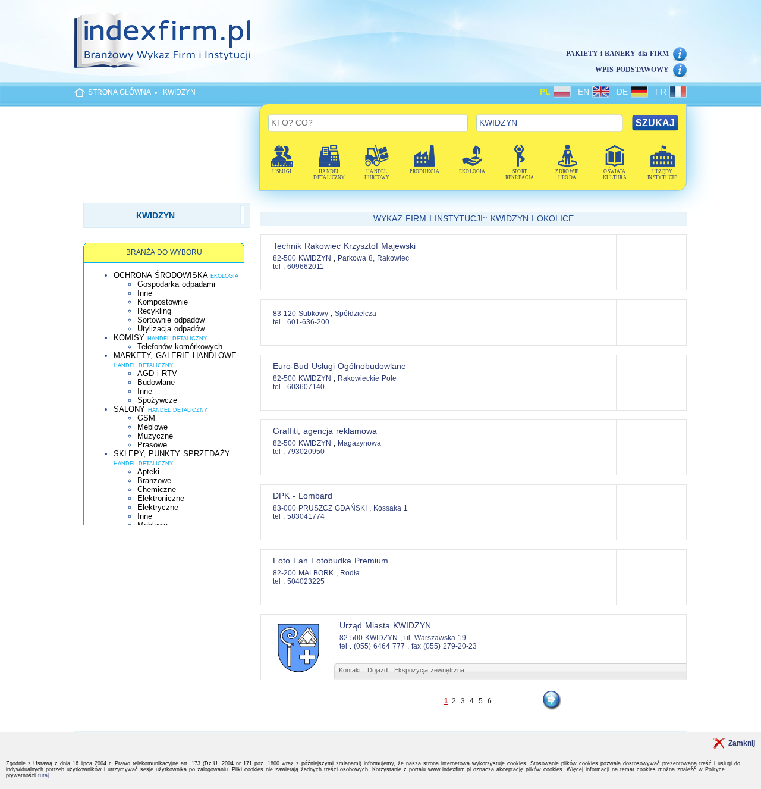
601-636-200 (308, 322)
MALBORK (317, 573)
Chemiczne (156, 489)
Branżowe (154, 480)
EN (585, 91)
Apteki (148, 471)
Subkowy (314, 313)
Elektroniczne (160, 498)
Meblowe (152, 426)
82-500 (284, 258)
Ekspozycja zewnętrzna (429, 670)
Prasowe (152, 444)
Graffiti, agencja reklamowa (325, 431)
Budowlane (156, 382)
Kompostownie (162, 302)
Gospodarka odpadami (176, 284)
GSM (146, 418)
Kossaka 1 (390, 508)
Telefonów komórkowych (179, 346)
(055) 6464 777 (379, 646)
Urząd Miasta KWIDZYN (385, 625)
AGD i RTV (157, 373)
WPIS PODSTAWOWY (632, 69)
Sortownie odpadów (171, 319)
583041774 (306, 516)
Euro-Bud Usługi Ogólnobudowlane (339, 366)
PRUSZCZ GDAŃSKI (333, 508)
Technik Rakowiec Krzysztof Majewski (344, 246)
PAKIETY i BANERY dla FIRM (617, 53)
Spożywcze (157, 400)
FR (662, 91)
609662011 (305, 266)
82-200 (284, 573)
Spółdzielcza (355, 313)
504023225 (306, 581)
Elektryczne (157, 507)
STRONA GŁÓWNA (119, 92)
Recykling (154, 310)
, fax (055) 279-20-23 (442, 646)
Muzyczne (155, 435)
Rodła (350, 573)
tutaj (43, 775)
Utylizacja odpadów (171, 328)
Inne (144, 293)
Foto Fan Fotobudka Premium (330, 560)
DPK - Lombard (302, 495)
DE (624, 91)
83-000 (284, 508)
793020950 (306, 451)
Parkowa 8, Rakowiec (373, 258)
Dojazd (377, 670)
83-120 (284, 313)
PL (547, 91)
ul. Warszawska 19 (435, 638)
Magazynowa (359, 443)
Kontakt (350, 670)
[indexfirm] (162, 40)
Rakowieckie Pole (367, 378)
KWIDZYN (179, 92)
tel (277, 266)
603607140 (306, 387)
